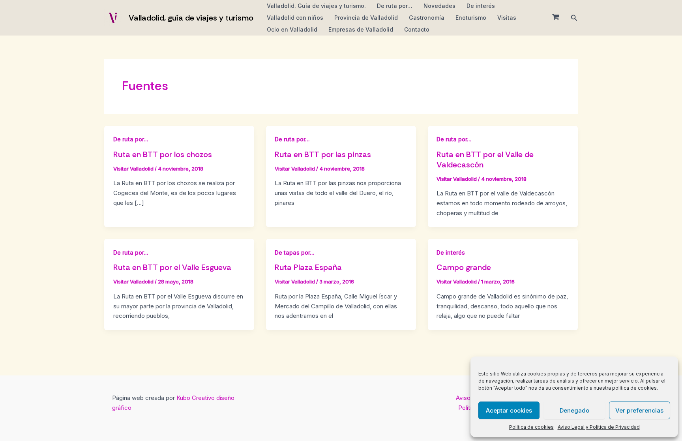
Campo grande (464, 267)
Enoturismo (470, 17)
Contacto (416, 29)
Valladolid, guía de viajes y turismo (191, 18)
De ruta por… (394, 5)
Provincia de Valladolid (366, 17)
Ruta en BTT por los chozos (162, 154)
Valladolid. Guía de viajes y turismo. (316, 5)
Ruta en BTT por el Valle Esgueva (172, 267)
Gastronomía (426, 17)
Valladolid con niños (295, 17)
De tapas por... (295, 252)
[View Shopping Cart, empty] (556, 17)
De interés (481, 5)
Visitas (506, 17)
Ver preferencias (639, 410)
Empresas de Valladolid (360, 29)
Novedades (439, 5)
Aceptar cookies (509, 410)
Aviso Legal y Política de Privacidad (599, 427)
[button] (574, 18)
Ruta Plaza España (308, 267)
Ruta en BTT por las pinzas (323, 154)
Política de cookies (531, 427)
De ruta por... (130, 139)
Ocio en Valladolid (292, 29)
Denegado (574, 410)
